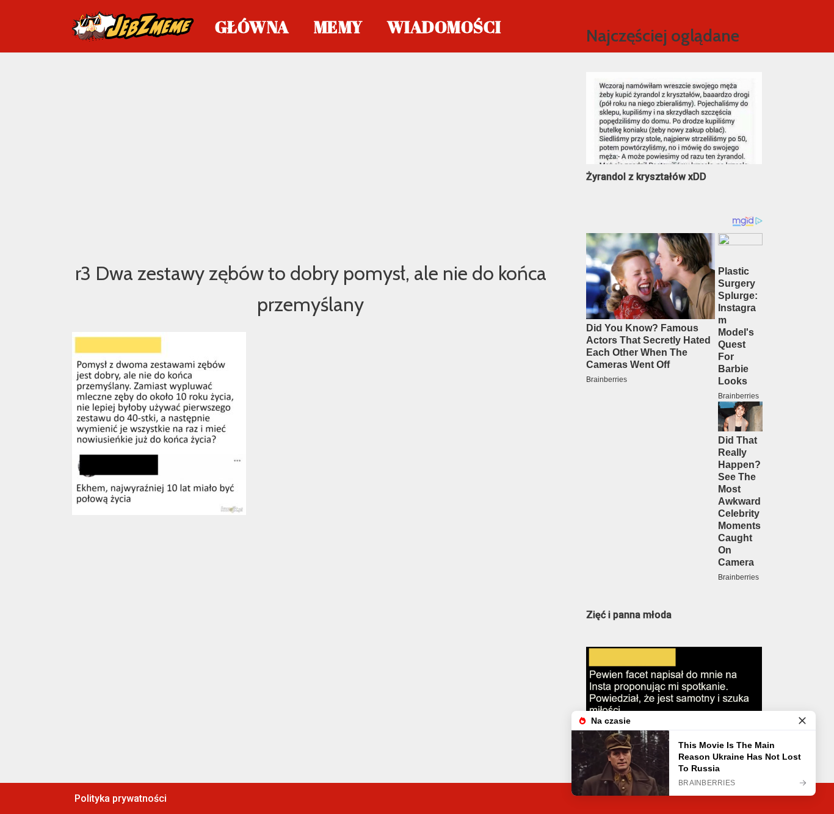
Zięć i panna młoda (629, 615)
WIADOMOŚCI (444, 26)
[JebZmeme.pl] (133, 26)
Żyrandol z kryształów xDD (646, 176)
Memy (338, 26)
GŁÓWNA (252, 26)
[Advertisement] (311, 155)
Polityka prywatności (120, 798)
